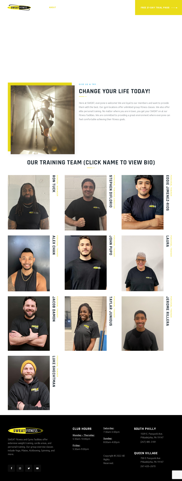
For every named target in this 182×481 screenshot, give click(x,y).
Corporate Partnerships (16, 22)
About (52, 7)
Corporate (40, 22)
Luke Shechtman (53, 371)
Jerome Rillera (167, 311)
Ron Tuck (53, 183)
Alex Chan (53, 245)
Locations (79, 7)
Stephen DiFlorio (110, 191)
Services (65, 7)
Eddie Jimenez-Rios (167, 193)
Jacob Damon (53, 309)
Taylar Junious (110, 311)
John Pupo (110, 245)
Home (43, 7)
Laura (167, 241)
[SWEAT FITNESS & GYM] (19, 7)
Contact (55, 22)
